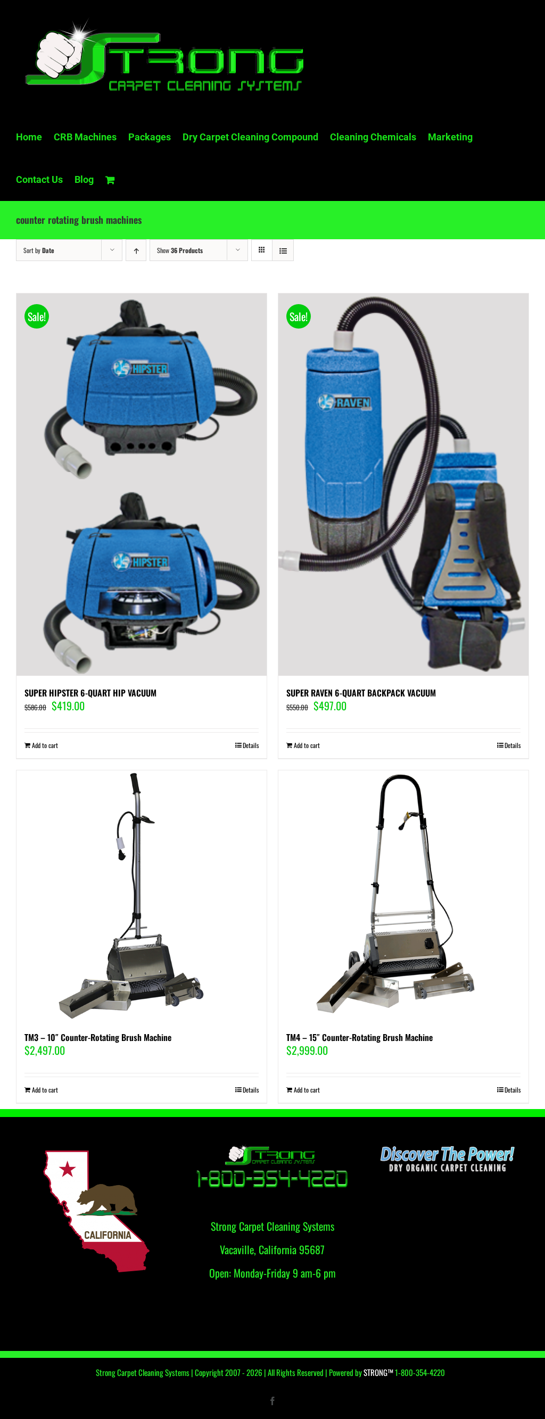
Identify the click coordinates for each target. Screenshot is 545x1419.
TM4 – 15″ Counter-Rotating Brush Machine (359, 1037)
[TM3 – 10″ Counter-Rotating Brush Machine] (141, 895)
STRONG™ (378, 1372)
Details (251, 745)
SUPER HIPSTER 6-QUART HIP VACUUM (90, 692)
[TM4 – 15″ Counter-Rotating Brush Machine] (403, 895)
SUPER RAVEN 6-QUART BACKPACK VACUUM (361, 692)
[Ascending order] (136, 250)
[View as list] (282, 250)
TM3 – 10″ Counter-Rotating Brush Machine (97, 1037)
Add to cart (45, 745)
